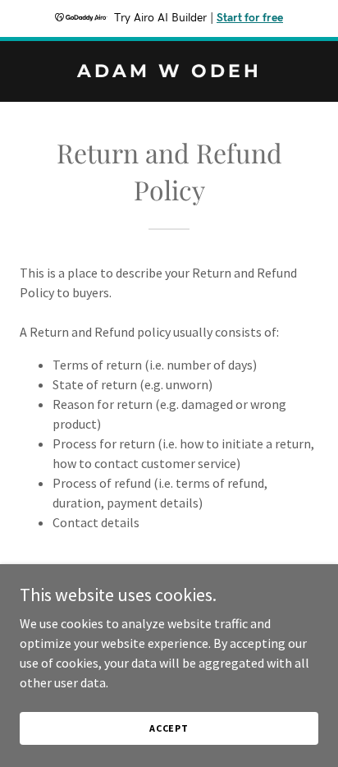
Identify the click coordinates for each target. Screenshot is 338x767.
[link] (169, 72)
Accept (169, 728)
